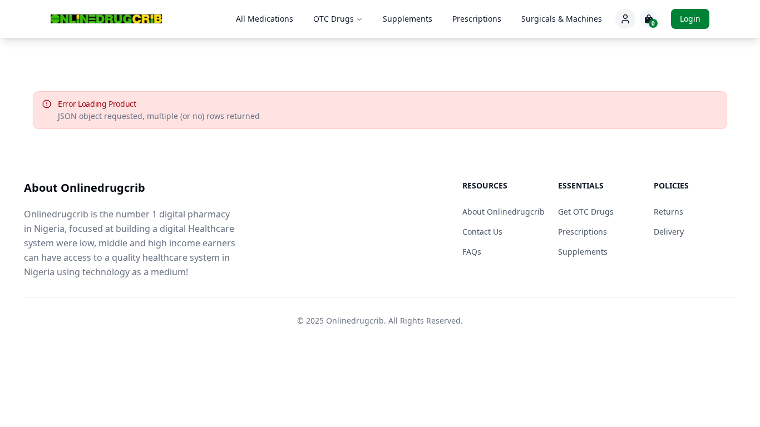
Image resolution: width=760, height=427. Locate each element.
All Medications (264, 18)
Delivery (669, 231)
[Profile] (625, 19)
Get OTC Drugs (586, 211)
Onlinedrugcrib (355, 320)
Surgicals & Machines (561, 18)
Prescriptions (476, 18)
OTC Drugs (333, 18)
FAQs (471, 251)
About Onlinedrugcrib (503, 211)
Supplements (407, 18)
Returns (668, 211)
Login (690, 18)
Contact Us (482, 231)
